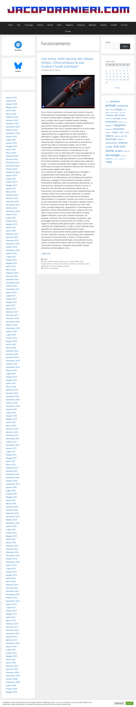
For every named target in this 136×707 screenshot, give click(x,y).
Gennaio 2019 (12, 393)
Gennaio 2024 (12, 198)
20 (117, 77)
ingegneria (120, 125)
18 (110, 77)
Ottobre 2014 (11, 559)
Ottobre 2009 (12, 679)
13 (117, 74)
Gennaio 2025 (12, 159)
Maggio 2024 (11, 185)
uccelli (116, 159)
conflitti (71, 261)
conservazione (114, 112)
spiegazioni (45, 266)
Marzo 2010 (11, 663)
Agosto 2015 (11, 526)
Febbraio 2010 (12, 666)
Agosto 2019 (11, 370)
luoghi (115, 132)
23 (128, 77)
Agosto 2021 (11, 292)
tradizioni (123, 155)
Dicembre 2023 (12, 201)
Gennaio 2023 (12, 237)
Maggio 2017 (11, 458)
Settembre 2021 (13, 289)
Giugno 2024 (11, 182)
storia (110, 150)
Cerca (108, 42)
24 (107, 80)
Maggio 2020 (11, 341)
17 (106, 77)
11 (110, 74)
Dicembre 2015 (12, 513)
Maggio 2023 (11, 224)
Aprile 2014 (11, 578)
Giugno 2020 (11, 338)
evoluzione (111, 121)
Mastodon (92, 25)
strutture (127, 151)
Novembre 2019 (13, 361)
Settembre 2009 (13, 682)
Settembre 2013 (13, 601)
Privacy (68, 31)
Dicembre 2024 (12, 162)
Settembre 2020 (13, 328)
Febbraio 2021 (12, 312)
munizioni (72, 264)
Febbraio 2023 (12, 234)
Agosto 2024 (11, 175)
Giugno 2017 (11, 455)
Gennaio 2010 (12, 669)
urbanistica (122, 159)
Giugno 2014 (11, 572)
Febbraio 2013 (12, 624)
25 (110, 80)
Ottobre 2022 (11, 247)
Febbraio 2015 (12, 546)
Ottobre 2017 (11, 442)
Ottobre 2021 (11, 286)
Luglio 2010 (11, 650)
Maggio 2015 (11, 536)
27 (117, 80)
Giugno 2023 (11, 221)
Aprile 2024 (11, 188)
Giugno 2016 (11, 494)
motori (127, 132)
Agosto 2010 (11, 646)
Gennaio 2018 (12, 432)
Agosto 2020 (11, 331)
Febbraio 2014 (12, 585)
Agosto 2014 (11, 565)
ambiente (115, 101)
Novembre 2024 (13, 166)
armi (45, 261)
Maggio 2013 (11, 614)
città (107, 112)
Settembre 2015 (13, 523)
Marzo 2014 (11, 581)
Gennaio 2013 (12, 627)
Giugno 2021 (11, 299)
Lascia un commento (50, 268)
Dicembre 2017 (12, 435)
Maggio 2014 (11, 575)
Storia (59, 25)
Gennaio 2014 (12, 588)
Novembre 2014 (13, 556)
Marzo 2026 (11, 114)
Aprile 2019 (11, 383)
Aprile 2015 (10, 539)
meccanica (64, 264)
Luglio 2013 (11, 607)
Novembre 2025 (13, 127)
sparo (87, 264)
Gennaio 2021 (12, 315)
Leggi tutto (45, 253)
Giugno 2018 (11, 416)
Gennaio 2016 (12, 510)
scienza (122, 142)
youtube (66, 266)
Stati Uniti (119, 146)
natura (109, 135)
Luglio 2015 (11, 530)
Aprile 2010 (11, 659)
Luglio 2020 (11, 335)
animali (111, 105)
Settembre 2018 (13, 406)
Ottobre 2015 (11, 520)
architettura (122, 105)
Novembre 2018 (12, 400)
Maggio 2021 (11, 302)
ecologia (116, 118)
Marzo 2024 (11, 192)
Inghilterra (109, 129)
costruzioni (122, 112)
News (45, 259)
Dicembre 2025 (12, 123)
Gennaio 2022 (12, 276)
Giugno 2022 (11, 260)
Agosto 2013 (11, 604)
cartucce (62, 261)
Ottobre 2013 (11, 598)
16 (127, 74)
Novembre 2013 (13, 594)
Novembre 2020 (13, 322)
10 (107, 74)
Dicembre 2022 (12, 240)
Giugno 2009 (11, 689)
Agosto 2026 (11, 97)
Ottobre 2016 (11, 481)
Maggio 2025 (11, 146)
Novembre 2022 (13, 244)
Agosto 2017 (11, 448)
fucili (81, 261)
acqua (107, 102)
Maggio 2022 (11, 263)
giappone (109, 125)
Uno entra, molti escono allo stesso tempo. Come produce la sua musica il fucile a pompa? (67, 62)
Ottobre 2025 (11, 130)
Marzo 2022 (11, 270)
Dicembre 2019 (12, 357)
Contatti (114, 25)
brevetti (50, 261)
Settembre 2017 (13, 445)
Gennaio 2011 (11, 640)
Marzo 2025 (11, 153)
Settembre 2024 (13, 172)
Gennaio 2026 (12, 120)
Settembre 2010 (13, 643)
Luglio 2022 (11, 257)
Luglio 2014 (11, 568)
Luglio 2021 (11, 296)
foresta (120, 122)
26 (114, 80)
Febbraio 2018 (12, 429)
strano (119, 150)
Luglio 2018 (11, 413)
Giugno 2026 (11, 104)
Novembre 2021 (12, 283)
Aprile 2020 (11, 344)
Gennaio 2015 (12, 549)
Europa (124, 118)
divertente (109, 118)
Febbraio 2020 (12, 351)
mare (121, 132)
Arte (18, 25)
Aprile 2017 (10, 461)
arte (107, 110)
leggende (108, 132)
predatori (121, 139)
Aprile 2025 (11, 149)
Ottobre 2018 (11, 403)
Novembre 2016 (13, 478)
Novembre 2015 (12, 517)
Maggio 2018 (11, 419)
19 (113, 77)
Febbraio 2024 (12, 195)
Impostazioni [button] (119, 703)
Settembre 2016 (13, 484)
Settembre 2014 (13, 562)
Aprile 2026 (11, 110)
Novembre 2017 (12, 439)
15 (124, 74)
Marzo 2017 (11, 465)
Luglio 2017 (11, 452)
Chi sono (124, 25)
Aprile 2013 (11, 617)
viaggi (109, 161)
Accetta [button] (129, 703)
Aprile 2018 (10, 422)
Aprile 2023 (11, 227)
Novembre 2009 (13, 676)
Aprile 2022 (11, 266)
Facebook (81, 25)
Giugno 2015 (11, 533)
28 (121, 80)
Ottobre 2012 (11, 637)
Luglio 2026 (11, 101)
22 (124, 77)
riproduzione (111, 143)
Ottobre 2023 (11, 208)
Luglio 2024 (11, 179)
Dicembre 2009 (12, 672)
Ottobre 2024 (11, 169)
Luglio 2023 (11, 218)
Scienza (40, 25)
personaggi (111, 139)
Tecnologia (29, 25)
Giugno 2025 (11, 143)
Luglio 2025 (11, 140)
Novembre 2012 (12, 633)
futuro (125, 122)
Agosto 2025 (11, 136)
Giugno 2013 (11, 611)
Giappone (69, 25)
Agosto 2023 (11, 214)
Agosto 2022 (11, 253)
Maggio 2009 (11, 692)
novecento (80, 264)
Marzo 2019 (11, 387)
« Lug (116, 88)
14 (121, 74)
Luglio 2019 (11, 374)
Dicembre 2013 (12, 591)
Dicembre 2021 (12, 279)
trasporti (109, 159)
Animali (50, 25)
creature (110, 115)
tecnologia (58, 266)
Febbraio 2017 (12, 468)
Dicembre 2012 (12, 630)
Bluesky (104, 25)
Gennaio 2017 (12, 471)
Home (10, 25)
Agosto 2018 (11, 409)
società (109, 146)
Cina (124, 110)
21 (120, 77)
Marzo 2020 (11, 348)
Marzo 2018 (11, 426)
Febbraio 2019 (12, 390)
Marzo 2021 (11, 309)
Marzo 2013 (11, 620)
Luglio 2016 (11, 491)
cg (67, 261)
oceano (117, 136)
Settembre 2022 (13, 250)
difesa (77, 261)
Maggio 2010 (11, 656)
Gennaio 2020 (12, 354)
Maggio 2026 (11, 107)
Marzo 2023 (11, 231)
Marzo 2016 (11, 504)
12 (113, 74)
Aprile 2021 (10, 305)
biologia (118, 109)
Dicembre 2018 (12, 396)
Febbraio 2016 (12, 507)
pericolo (124, 136)
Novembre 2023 (13, 205)
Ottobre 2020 (11, 325)
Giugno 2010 (11, 653)
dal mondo (120, 115)
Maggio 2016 (11, 497)
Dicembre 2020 (12, 318)
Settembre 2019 (13, 367)
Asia (111, 110)
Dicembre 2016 (12, 474)
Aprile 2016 (11, 500)
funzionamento (46, 264)
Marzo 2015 (11, 543)
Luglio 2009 (11, 685)
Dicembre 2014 (12, 552)
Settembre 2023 (13, 211)
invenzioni (56, 264)
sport (52, 266)
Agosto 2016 (11, 487)
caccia (56, 261)
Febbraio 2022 (12, 273)
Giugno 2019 (11, 377)
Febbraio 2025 (12, 156)
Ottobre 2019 (11, 364)
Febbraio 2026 (12, 117)
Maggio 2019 (11, 380)
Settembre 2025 (13, 133)
